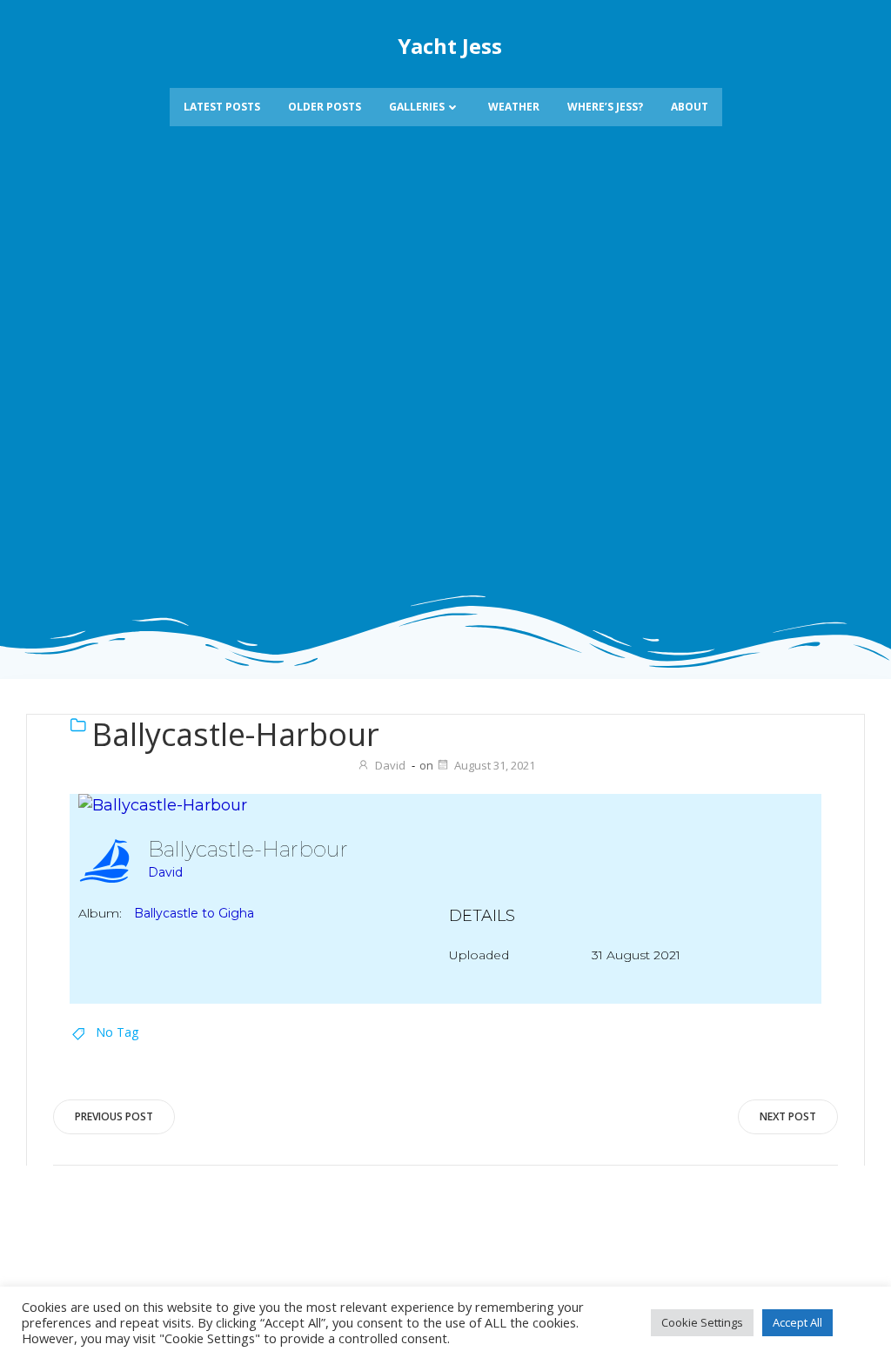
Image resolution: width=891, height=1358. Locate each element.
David (390, 765)
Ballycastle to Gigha (194, 913)
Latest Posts (222, 106)
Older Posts (324, 106)
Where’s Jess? (605, 106)
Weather (513, 106)
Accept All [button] (797, 1322)
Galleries (417, 106)
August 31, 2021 (494, 765)
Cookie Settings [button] (702, 1322)
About (689, 106)
